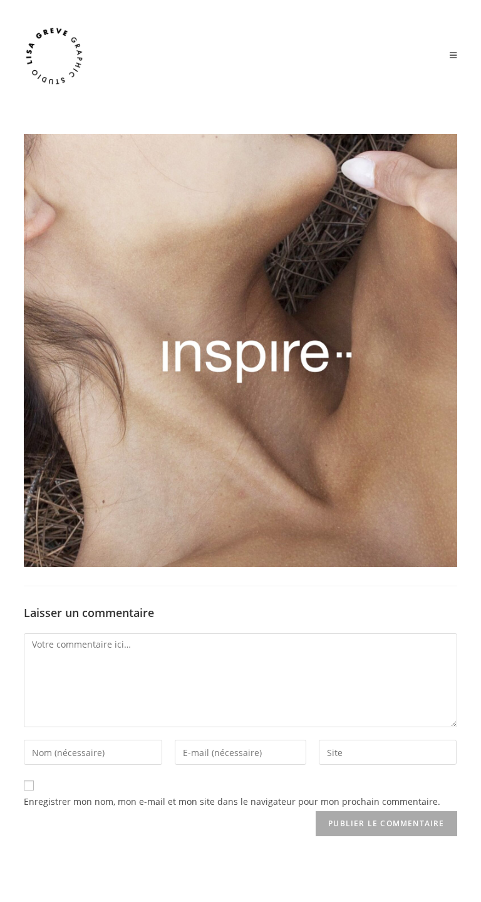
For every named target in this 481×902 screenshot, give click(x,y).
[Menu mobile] (453, 55)
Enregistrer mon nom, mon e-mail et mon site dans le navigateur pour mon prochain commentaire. (232, 801)
